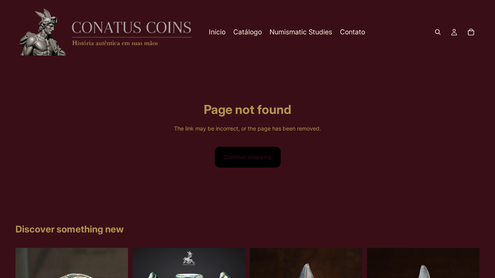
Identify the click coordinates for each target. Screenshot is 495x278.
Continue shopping (247, 157)
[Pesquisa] (437, 32)
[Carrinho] (471, 32)
